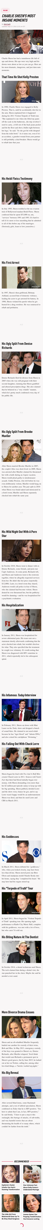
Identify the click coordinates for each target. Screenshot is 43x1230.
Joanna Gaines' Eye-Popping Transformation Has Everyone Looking (32, 1216)
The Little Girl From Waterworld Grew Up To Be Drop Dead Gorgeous (10, 1216)
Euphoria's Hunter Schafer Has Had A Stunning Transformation (11, 1187)
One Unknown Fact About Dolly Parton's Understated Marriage (31, 1187)
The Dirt (5, 10)
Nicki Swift (7, 24)
